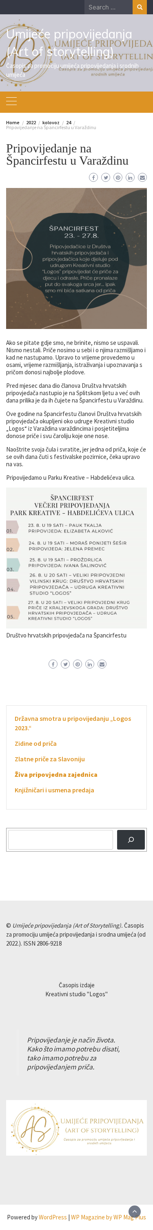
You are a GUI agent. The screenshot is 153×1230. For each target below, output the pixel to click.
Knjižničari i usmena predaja (54, 790)
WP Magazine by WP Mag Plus (108, 1217)
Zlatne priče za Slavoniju (50, 759)
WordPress (53, 1217)
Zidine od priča (36, 743)
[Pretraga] (131, 840)
